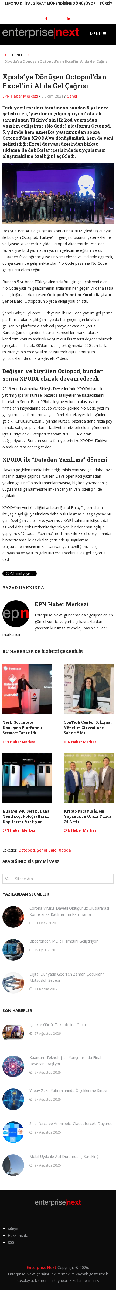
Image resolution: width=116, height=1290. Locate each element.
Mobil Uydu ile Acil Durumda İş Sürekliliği (64, 1156)
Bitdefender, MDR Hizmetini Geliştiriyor (63, 941)
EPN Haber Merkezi (20, 96)
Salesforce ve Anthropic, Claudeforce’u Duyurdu (70, 1123)
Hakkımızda (18, 1235)
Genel (72, 96)
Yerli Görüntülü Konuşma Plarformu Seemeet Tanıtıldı (22, 727)
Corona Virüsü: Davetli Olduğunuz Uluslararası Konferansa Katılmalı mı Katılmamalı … (69, 911)
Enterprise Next (41, 1267)
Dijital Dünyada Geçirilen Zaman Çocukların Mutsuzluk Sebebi (67, 977)
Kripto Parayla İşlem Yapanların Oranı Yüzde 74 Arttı (87, 816)
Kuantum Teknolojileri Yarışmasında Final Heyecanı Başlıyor (65, 1060)
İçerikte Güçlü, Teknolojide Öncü (57, 1024)
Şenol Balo (47, 850)
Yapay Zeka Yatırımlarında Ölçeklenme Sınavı (68, 1090)
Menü (96, 33)
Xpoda (65, 850)
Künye (13, 1228)
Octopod (26, 850)
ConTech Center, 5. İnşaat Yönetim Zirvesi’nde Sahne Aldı (88, 727)
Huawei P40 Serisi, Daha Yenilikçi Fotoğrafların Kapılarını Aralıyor (25, 816)
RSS (11, 1242)
